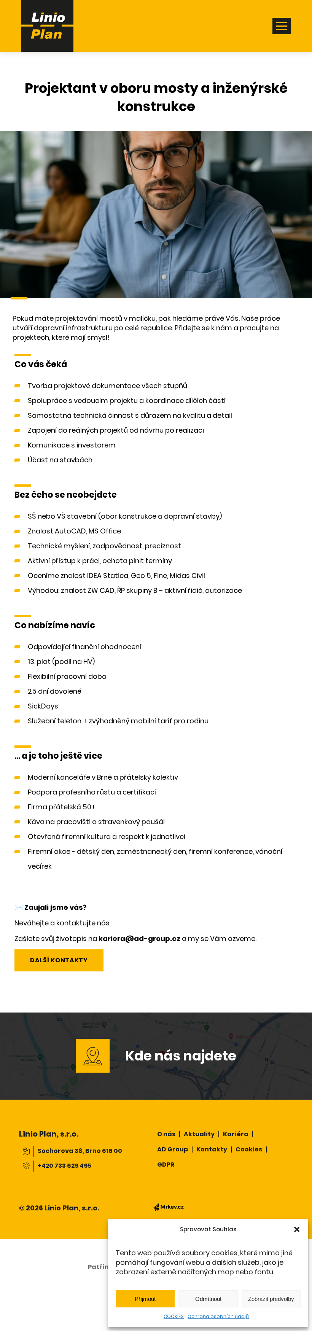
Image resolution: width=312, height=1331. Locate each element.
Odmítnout (208, 1299)
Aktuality (199, 1134)
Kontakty (211, 1149)
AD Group (172, 1149)
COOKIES (174, 1316)
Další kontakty (59, 960)
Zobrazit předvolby (271, 1299)
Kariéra (235, 1134)
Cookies (249, 1149)
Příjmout (145, 1299)
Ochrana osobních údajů (218, 1316)
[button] (297, 1229)
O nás (166, 1134)
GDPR (165, 1164)
